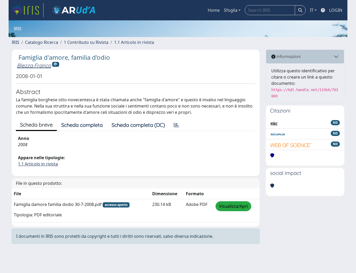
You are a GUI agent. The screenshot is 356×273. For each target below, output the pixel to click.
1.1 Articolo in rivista (134, 42)
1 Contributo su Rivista (86, 42)
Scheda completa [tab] (82, 125)
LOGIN (335, 10)
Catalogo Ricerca (41, 42)
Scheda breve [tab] (36, 124)
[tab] (176, 125)
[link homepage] (28, 10)
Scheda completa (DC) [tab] (138, 125)
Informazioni (287, 56)
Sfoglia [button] (230, 10)
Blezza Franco (34, 65)
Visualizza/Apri (233, 206)
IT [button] (312, 10)
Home (214, 10)
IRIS (15, 42)
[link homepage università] (74, 10)
